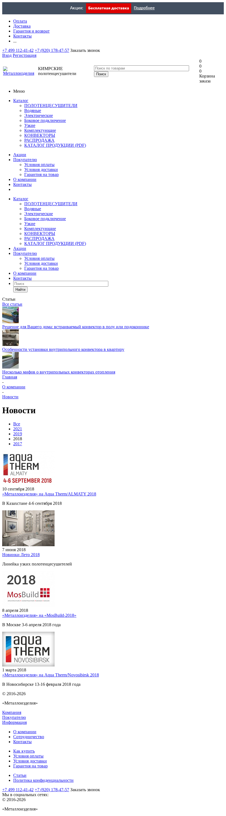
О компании (24, 179)
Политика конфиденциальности (43, 780)
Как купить (24, 751)
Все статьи (12, 304)
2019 (17, 433)
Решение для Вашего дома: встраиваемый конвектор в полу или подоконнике (75, 326)
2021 (17, 428)
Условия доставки (41, 169)
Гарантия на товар (41, 174)
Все (16, 424)
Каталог (20, 100)
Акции (19, 154)
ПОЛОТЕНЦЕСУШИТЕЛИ (50, 105)
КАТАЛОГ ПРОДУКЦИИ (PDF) (55, 145)
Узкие (29, 125)
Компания (11, 712)
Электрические (38, 115)
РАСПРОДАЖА (39, 140)
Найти (20, 289)
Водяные (32, 110)
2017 (17, 443)
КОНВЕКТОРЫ (39, 135)
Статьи (19, 775)
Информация (14, 722)
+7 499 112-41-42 (18, 50)
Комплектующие (40, 130)
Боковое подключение (45, 120)
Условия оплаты (39, 164)
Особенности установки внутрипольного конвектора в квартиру (63, 349)
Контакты (22, 184)
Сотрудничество (28, 736)
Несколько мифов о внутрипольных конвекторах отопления (58, 372)
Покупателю (25, 159)
